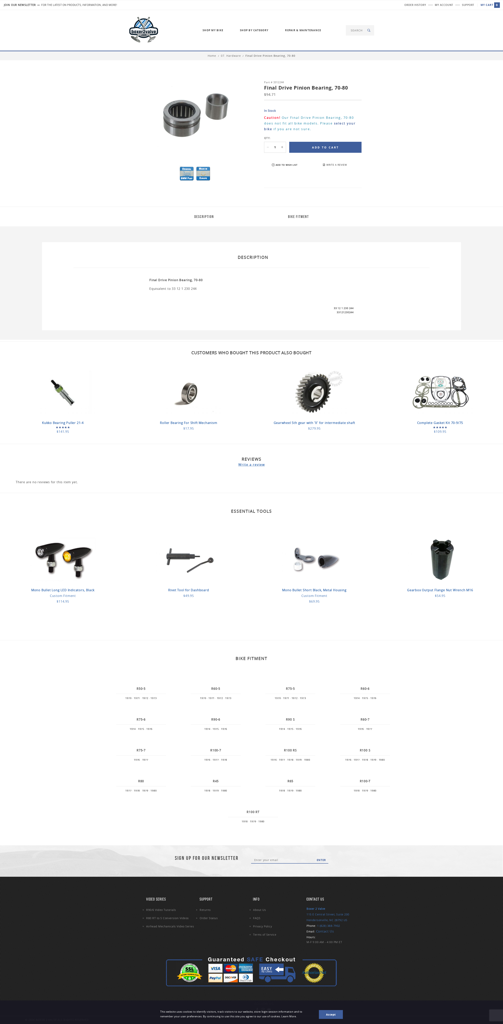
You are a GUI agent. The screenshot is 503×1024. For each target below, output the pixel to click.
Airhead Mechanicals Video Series (170, 926)
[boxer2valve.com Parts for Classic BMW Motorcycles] (143, 30)
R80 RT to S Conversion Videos (167, 918)
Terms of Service (264, 934)
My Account (444, 5)
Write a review (251, 464)
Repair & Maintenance (303, 30)
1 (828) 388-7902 (328, 926)
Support (468, 5)
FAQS (256, 918)
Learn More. (289, 1016)
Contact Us (325, 931)
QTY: (267, 138)
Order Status (209, 918)
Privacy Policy (262, 926)
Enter (321, 860)
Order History (415, 5)
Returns (205, 910)
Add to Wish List (286, 164)
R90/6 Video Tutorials (161, 910)
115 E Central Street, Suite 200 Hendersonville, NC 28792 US (328, 914)
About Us (259, 910)
